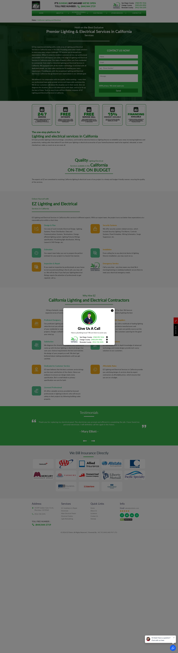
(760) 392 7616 (98, 337)
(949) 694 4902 (96, 340)
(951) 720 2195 (98, 342)
